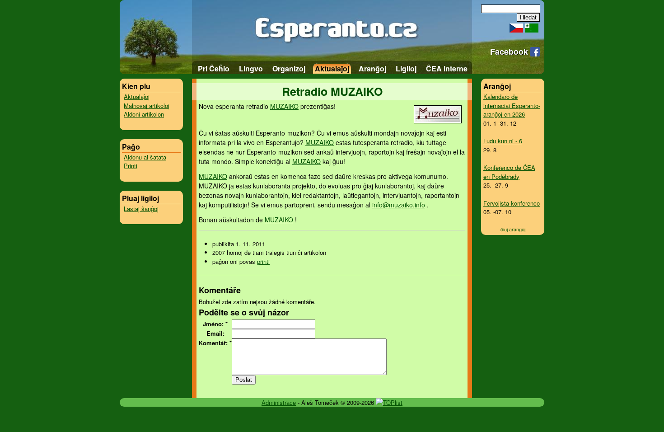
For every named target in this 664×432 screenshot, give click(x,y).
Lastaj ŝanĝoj (141, 208)
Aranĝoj (372, 68)
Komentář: (215, 342)
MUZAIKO (284, 106)
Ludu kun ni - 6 (502, 140)
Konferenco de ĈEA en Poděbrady (509, 172)
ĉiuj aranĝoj (512, 229)
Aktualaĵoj (332, 68)
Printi (130, 165)
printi (263, 261)
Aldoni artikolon (144, 114)
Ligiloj (406, 68)
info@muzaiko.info (398, 204)
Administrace (279, 402)
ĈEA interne (447, 68)
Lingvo (251, 68)
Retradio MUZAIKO (332, 91)
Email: (215, 333)
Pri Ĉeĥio (213, 68)
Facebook (510, 51)
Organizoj (288, 68)
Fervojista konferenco (511, 203)
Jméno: (215, 323)
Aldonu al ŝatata (145, 157)
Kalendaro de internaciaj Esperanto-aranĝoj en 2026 (511, 105)
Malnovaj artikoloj (146, 105)
